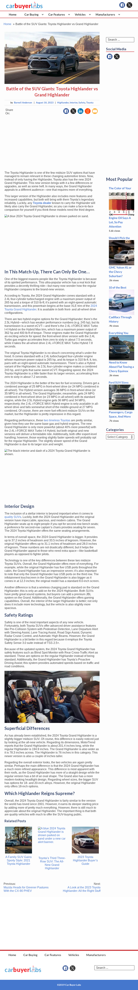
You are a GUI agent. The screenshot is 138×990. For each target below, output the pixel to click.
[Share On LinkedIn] (80, 111)
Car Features (56, 14)
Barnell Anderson (23, 102)
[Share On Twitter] (73, 111)
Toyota (89, 102)
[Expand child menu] (43, 14)
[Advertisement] (52, 143)
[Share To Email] (95, 111)
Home (13, 14)
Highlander (63, 102)
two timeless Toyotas (57, 420)
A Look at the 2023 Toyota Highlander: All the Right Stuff (81, 887)
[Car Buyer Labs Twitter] (129, 5)
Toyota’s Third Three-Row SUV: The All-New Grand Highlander (52, 863)
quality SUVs (12, 516)
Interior (73, 102)
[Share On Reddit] (88, 111)
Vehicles (80, 14)
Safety (82, 102)
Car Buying (31, 14)
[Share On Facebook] (66, 111)
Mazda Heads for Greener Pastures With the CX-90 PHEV (26, 887)
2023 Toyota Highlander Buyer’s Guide (85, 860)
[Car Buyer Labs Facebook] (122, 5)
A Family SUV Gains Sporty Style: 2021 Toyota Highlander (18, 860)
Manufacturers (105, 14)
